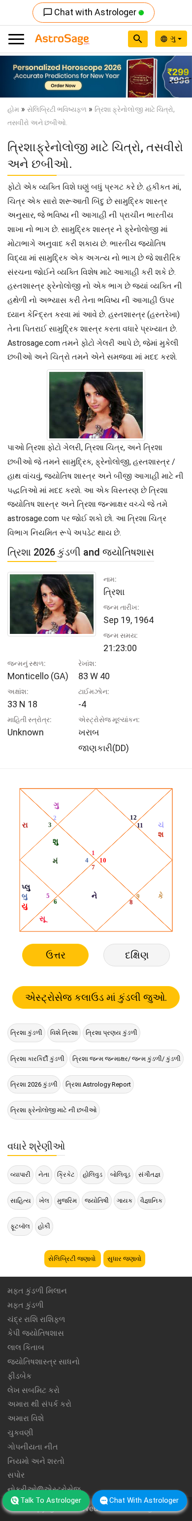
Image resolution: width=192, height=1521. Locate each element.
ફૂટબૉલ (20, 1226)
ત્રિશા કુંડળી (26, 1032)
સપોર (16, 1475)
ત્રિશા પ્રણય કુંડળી (111, 1032)
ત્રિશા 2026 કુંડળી (34, 1084)
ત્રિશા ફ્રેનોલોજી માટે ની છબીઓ (53, 1110)
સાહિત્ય (20, 1200)
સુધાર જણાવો (124, 1258)
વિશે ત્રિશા (64, 1032)
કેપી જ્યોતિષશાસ (35, 1333)
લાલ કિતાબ (25, 1347)
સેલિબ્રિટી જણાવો (72, 1258)
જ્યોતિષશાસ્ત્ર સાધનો (43, 1361)
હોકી (44, 1226)
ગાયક (124, 1200)
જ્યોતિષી (97, 1200)
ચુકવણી (20, 1432)
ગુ (174, 38)
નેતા (43, 1174)
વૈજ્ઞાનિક (151, 1200)
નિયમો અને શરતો (35, 1461)
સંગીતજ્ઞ (149, 1174)
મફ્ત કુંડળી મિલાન (37, 1290)
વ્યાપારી (20, 1174)
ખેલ (44, 1200)
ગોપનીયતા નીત (32, 1447)
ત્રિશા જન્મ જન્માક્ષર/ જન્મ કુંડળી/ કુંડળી (126, 1058)
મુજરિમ (67, 1200)
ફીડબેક (19, 1376)
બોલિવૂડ (120, 1174)
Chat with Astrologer (90, 12)
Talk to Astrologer (50, 1500)
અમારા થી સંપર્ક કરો (39, 1404)
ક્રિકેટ (66, 1174)
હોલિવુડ (92, 1174)
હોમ (13, 109)
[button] (14, 77)
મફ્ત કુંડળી (25, 1305)
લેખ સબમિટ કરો (33, 1390)
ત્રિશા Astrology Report (98, 1084)
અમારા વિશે (25, 1418)
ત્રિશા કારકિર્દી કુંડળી (37, 1058)
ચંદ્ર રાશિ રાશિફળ (36, 1319)
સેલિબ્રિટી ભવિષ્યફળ (57, 109)
